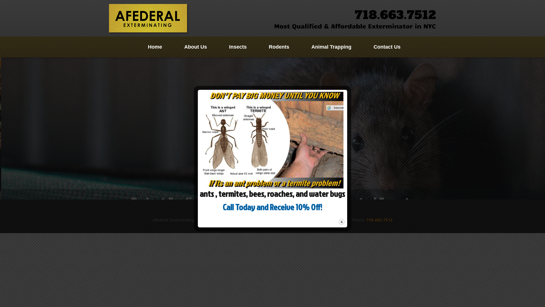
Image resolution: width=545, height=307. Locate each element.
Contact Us (387, 47)
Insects (238, 47)
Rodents (279, 47)
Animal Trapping (331, 47)
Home (155, 47)
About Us (195, 47)
